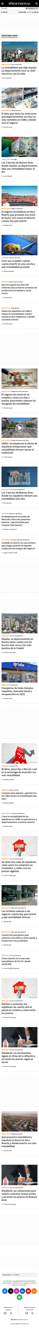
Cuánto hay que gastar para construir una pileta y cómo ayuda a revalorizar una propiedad (19, 938)
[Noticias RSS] (34, 1291)
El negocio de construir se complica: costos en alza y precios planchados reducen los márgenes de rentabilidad (19, 399)
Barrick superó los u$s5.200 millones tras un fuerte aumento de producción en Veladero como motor (19, 289)
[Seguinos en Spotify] (19, 1297)
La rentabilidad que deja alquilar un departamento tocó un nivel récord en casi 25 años (19, 70)
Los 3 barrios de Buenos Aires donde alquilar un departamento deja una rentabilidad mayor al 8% (19, 167)
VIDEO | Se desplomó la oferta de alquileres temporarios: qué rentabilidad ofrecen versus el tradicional (19, 448)
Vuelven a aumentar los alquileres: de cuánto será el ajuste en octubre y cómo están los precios (19, 1008)
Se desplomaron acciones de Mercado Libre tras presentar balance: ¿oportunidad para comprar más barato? (16, 521)
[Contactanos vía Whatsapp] (11, 1313)
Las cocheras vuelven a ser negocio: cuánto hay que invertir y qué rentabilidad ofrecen (19, 914)
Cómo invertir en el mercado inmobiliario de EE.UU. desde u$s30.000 (16, 961)
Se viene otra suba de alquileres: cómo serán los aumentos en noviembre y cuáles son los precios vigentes (19, 866)
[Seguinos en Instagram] (16, 1291)
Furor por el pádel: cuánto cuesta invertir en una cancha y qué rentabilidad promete (18, 264)
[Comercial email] (26, 1313)
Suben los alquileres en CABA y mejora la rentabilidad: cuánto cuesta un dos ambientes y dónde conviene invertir (18, 315)
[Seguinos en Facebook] (5, 1291)
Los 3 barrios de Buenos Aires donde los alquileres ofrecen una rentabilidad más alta (19, 495)
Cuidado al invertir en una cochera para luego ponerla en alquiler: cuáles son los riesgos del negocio (19, 545)
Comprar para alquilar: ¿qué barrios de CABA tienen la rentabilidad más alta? (19, 796)
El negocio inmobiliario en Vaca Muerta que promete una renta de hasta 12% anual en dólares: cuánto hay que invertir (18, 216)
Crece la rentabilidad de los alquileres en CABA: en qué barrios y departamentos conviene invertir (19, 819)
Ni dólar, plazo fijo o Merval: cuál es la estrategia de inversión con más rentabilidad (19, 772)
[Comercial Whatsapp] (32, 1313)
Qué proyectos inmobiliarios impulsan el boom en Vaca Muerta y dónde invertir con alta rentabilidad (19, 1142)
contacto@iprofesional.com (20, 1324)
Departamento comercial (29, 1308)
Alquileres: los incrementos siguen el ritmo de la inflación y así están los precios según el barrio (18, 1057)
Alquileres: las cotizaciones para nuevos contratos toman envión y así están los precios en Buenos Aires (19, 1195)
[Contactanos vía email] (5, 1313)
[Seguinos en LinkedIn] (22, 1291)
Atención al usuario (8, 1308)
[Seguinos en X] (10, 1291)
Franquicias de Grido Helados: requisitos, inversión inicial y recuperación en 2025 (18, 691)
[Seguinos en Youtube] (28, 1291)
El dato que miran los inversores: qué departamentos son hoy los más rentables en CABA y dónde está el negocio (19, 118)
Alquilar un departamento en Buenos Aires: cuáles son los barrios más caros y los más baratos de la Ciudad (17, 643)
